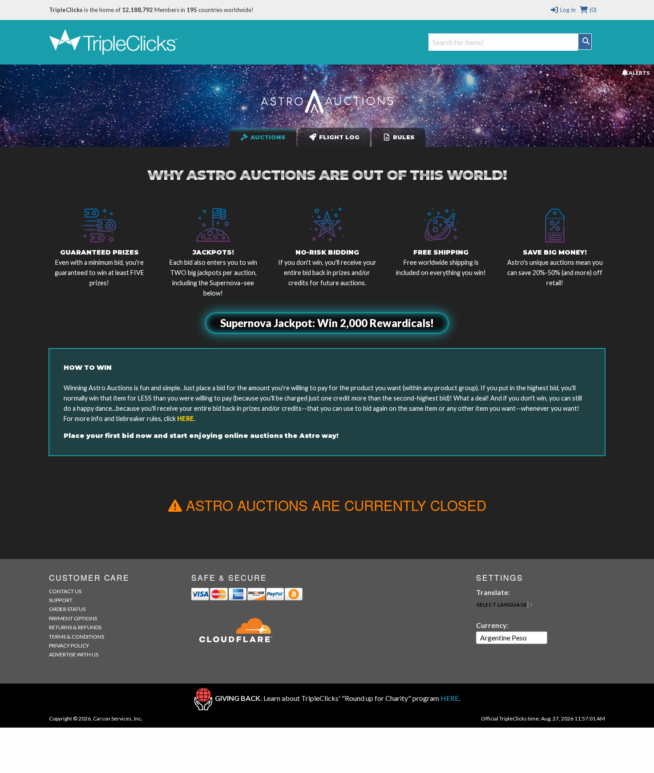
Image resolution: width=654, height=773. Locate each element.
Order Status (67, 609)
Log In (567, 9)
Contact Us (65, 591)
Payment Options (73, 618)
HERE (185, 418)
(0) (592, 9)
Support (61, 600)
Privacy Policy (69, 645)
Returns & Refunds (75, 627)
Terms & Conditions (76, 636)
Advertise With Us (73, 654)
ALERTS (638, 72)
